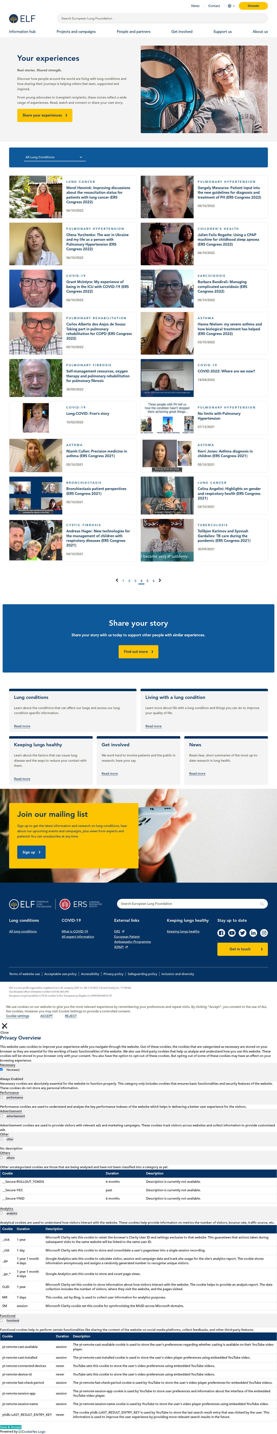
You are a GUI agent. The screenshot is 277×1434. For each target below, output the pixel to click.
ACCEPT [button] (46, 1016)
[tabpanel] (138, 1086)
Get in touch (240, 949)
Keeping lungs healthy (183, 931)
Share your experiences (42, 115)
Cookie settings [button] (17, 1016)
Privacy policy (113, 974)
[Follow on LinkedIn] (253, 936)
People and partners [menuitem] (133, 31)
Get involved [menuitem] (181, 31)
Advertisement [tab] (11, 1111)
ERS (117, 931)
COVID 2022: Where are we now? (204, 378)
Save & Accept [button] (10, 1427)
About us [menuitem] (260, 31)
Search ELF (192, 904)
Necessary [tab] (7, 1065)
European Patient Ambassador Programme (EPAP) (132, 942)
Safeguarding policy (142, 974)
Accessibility (90, 974)
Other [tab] (4, 1134)
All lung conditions (23, 931)
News (195, 5)
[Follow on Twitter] (242, 936)
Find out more (136, 651)
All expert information (78, 937)
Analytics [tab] (6, 1209)
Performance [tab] (9, 1093)
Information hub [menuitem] (22, 31)
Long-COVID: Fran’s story (72, 417)
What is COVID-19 (75, 931)
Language (229, 5)
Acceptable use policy (60, 974)
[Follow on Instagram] (264, 936)
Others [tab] (5, 1153)
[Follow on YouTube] (232, 936)
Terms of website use (24, 974)
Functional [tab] (7, 1316)
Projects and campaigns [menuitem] (76, 31)
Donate (253, 6)
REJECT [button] (71, 1016)
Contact (214, 5)
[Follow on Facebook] (221, 936)
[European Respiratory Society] (83, 904)
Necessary (13, 1069)
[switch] (1, 1097)
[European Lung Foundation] (30, 18)
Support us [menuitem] (223, 31)
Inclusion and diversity (177, 974)
